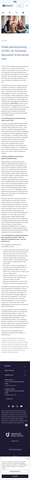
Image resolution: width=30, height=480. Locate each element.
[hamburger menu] (27, 6)
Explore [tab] (7, 366)
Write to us (9, 399)
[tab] (15, 366)
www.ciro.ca (15, 441)
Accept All (14, 476)
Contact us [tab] (9, 375)
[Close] (28, 459)
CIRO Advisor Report (15, 449)
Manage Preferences (15, 471)
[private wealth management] (9, 5)
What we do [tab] (9, 370)
